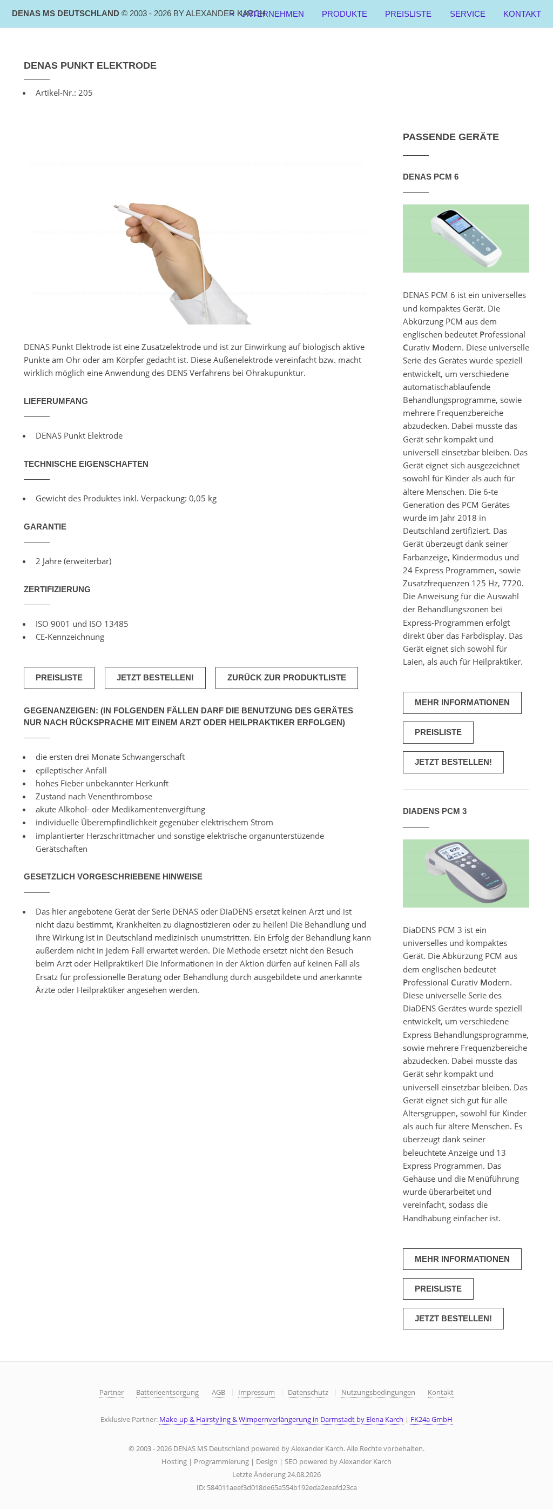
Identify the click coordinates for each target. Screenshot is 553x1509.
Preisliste (408, 14)
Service (467, 14)
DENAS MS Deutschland (139, 13)
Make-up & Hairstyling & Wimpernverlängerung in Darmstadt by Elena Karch (281, 1419)
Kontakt (522, 14)
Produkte (344, 14)
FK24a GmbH (431, 1419)
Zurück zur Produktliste (286, 677)
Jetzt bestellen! (155, 677)
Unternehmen (272, 14)
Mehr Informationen (462, 702)
